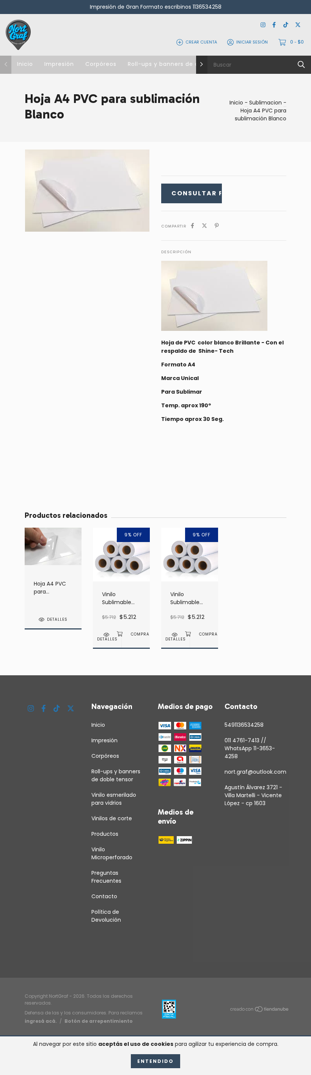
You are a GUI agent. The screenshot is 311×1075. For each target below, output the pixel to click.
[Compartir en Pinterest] (217, 226)
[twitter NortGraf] (298, 25)
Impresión (59, 64)
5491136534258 (244, 725)
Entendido (155, 1061)
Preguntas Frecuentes (106, 877)
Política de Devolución (106, 916)
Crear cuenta (201, 42)
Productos (104, 834)
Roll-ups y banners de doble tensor (180, 64)
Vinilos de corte (111, 818)
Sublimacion (265, 102)
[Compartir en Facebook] (192, 226)
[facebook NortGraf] (274, 25)
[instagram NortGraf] (263, 25)
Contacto (104, 896)
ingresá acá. (41, 1021)
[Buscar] (301, 65)
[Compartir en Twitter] (204, 226)
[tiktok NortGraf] (285, 25)
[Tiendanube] (259, 1010)
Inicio (25, 64)
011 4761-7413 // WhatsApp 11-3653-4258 (250, 748)
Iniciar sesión (252, 42)
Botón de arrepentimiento (98, 1021)
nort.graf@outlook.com (255, 772)
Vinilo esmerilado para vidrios (113, 799)
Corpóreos (100, 64)
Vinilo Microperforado (111, 853)
